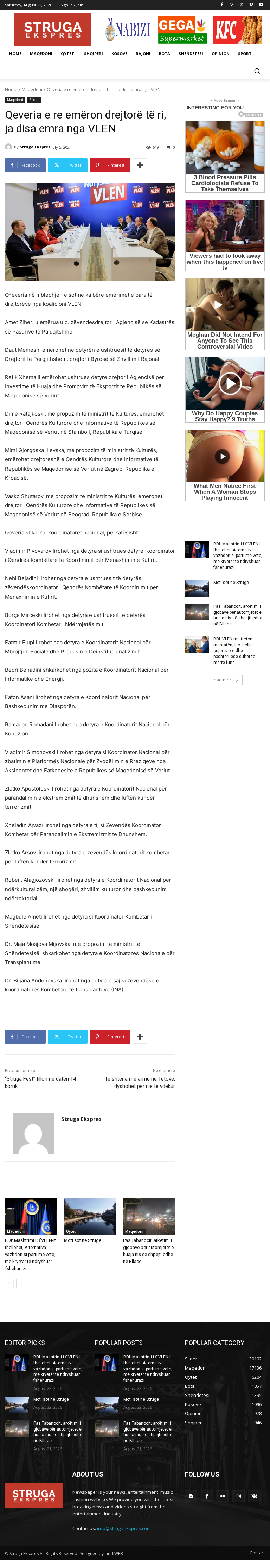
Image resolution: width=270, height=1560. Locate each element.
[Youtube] (261, 5)
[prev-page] (9, 1283)
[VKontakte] (254, 1496)
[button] (257, 70)
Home (11, 90)
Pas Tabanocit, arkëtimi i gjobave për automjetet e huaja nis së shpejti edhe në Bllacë (237, 615)
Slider (34, 99)
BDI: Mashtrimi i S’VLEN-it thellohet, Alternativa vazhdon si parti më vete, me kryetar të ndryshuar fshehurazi (30, 1254)
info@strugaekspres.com (124, 1528)
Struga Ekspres (35, 146)
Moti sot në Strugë (82, 1240)
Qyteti (71, 1231)
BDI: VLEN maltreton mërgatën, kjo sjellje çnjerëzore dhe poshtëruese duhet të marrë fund (234, 651)
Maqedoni (32, 90)
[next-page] (20, 1283)
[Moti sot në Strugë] (90, 1216)
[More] (140, 165)
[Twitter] (242, 5)
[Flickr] (223, 1496)
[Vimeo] (251, 5)
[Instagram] (232, 5)
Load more (223, 680)
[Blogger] (191, 1496)
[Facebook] (222, 5)
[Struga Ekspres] (9, 146)
